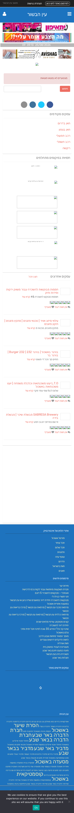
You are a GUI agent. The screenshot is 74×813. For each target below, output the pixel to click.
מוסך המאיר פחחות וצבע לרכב (54, 636)
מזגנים (10, 754)
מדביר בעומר (29, 754)
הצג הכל (33, 276)
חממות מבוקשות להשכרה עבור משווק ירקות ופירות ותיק (32, 291)
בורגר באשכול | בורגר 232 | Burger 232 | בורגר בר (33, 353)
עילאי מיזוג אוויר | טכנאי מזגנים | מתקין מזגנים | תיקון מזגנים (31, 322)
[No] (69, 801)
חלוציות (61, 552)
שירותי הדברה (15, 780)
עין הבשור (37, 14)
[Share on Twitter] (41, 104)
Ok (36, 807)
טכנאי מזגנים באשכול (16, 744)
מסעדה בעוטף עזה (48, 766)
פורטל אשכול (58, 538)
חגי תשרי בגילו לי (60, 596)
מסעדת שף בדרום (32, 766)
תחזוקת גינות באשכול (16, 784)
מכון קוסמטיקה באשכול (59, 758)
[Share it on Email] (24, 104)
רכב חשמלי (63, 142)
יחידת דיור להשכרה (59, 625)
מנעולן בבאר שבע (28, 758)
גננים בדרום (31, 721)
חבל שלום (60, 547)
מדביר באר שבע (51, 748)
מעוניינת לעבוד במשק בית (56, 646)
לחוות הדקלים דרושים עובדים (54, 639)
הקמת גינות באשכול (42, 731)
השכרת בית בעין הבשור (57, 654)
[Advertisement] (37, 485)
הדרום (62, 561)
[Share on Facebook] (50, 104)
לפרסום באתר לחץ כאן (58, 3)
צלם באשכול (62, 632)
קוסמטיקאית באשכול (42, 776)
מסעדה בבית (28, 763)
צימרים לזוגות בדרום (29, 770)
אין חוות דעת (61, 307)
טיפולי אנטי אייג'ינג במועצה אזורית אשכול (43, 744)
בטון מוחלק (49, 721)
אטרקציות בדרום (62, 721)
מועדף (48, 307)
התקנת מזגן (28, 731)
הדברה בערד (44, 726)
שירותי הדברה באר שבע (58, 784)
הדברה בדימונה (19, 721)
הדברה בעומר (56, 726)
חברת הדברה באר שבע (39, 732)
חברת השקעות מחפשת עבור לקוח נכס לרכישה (45, 589)
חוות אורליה (63, 643)
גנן (43, 721)
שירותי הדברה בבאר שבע (37, 784)
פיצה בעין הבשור (45, 770)
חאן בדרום (64, 123)
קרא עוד (26, 296)
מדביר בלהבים (41, 754)
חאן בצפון (64, 129)
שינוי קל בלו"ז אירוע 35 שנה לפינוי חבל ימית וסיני (45, 628)
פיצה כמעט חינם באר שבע (56, 650)
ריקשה (66, 148)
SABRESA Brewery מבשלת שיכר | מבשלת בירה (32, 416)
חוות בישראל (58, 566)
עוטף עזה (60, 556)
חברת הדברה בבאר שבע (44, 737)
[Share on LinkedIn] (32, 104)
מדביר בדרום (53, 754)
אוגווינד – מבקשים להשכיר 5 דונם (52, 593)
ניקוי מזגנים (58, 770)
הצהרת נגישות (34, 3)
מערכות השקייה (18, 766)
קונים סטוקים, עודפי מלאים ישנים (52, 621)
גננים (39, 721)
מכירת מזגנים (42, 758)
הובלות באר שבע (60, 657)
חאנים (62, 570)
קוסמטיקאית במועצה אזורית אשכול (36, 780)
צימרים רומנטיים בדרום (53, 775)
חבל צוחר (60, 542)
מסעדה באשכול (52, 762)
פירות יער (64, 585)
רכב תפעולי (63, 135)
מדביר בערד (19, 754)
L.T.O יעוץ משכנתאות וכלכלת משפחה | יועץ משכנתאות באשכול (32, 385)
